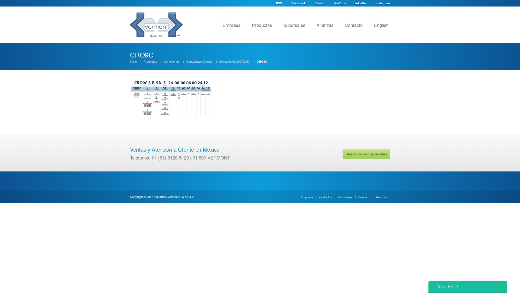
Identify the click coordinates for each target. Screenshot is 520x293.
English (381, 25)
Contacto (354, 25)
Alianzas (325, 25)
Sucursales (294, 25)
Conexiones (172, 61)
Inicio (133, 61)
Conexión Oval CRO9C (234, 61)
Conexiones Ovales (199, 61)
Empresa (231, 25)
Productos (262, 25)
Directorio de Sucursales (366, 154)
